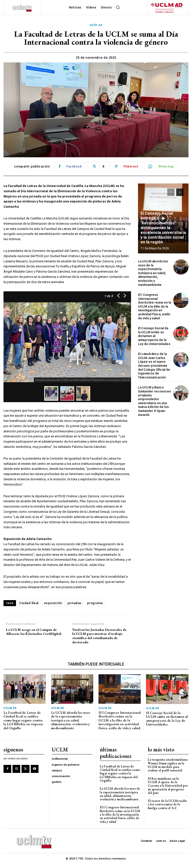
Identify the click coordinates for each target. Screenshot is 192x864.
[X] (25, 769)
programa (95, 603)
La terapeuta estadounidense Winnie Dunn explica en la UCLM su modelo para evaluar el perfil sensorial (168, 764)
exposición (53, 603)
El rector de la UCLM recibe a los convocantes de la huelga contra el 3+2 (167, 804)
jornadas (75, 603)
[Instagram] (16, 769)
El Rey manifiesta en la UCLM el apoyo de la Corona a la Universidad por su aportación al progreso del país (168, 785)
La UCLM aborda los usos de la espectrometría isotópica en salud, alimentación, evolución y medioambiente (153, 273)
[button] (117, 7)
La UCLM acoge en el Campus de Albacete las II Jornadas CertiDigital (33, 632)
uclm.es (96, 25)
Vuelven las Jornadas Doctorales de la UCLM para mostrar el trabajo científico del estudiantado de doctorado (99, 636)
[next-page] (180, 192)
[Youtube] (34, 769)
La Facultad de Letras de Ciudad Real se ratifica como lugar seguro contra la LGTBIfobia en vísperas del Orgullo (23, 720)
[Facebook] (7, 769)
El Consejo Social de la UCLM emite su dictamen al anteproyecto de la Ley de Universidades (154, 336)
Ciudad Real (28, 603)
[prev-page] (170, 192)
